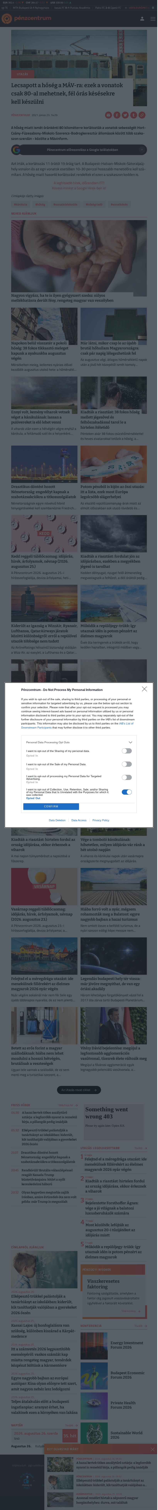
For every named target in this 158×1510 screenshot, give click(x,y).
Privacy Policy (100, 820)
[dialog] (79, 755)
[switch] (127, 750)
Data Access (79, 820)
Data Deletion (57, 820)
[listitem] (79, 742)
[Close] (145, 690)
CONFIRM (51, 806)
